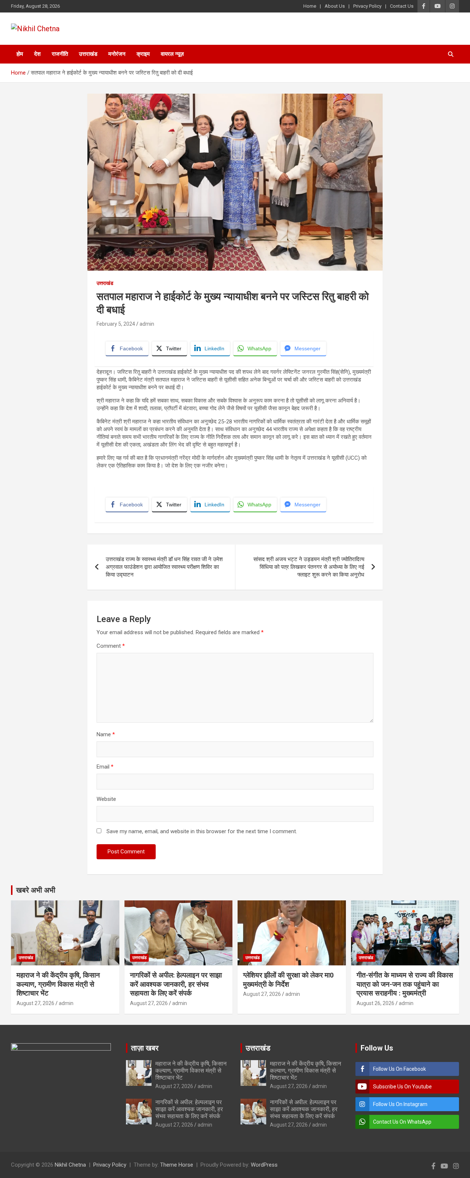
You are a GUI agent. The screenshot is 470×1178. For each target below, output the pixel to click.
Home (309, 6)
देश (37, 54)
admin (147, 324)
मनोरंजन (117, 54)
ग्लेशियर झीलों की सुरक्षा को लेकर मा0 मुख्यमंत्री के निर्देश (288, 980)
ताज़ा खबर (145, 1048)
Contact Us (401, 6)
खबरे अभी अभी (35, 890)
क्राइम (143, 54)
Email (105, 766)
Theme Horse (176, 1164)
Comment (111, 646)
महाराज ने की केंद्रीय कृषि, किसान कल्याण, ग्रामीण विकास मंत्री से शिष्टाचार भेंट (58, 984)
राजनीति (60, 54)
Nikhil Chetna (70, 1164)
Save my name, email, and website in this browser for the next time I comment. (201, 831)
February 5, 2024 (116, 324)
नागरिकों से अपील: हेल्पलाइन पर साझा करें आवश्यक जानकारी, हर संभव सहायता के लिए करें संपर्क (176, 984)
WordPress (264, 1164)
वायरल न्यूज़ (172, 54)
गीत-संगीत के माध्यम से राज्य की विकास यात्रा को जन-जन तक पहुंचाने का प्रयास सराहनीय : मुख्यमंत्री (405, 984)
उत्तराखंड (88, 54)
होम (20, 54)
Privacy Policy (367, 6)
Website (106, 799)
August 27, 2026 (35, 1003)
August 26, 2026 (375, 1003)
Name (106, 734)
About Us (335, 6)
